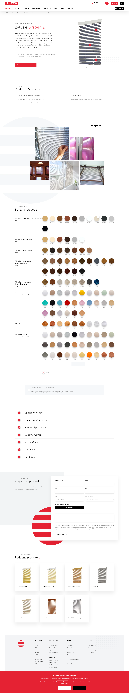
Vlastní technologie (54, 648)
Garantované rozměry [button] (36, 420)
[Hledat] (107, 3)
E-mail (87, 480)
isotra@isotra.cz (90, 648)
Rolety (36, 648)
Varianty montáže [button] (34, 434)
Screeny (37, 657)
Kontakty (70, 8)
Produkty (7, 8)
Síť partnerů (36, 8)
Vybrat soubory (69, 507)
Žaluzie (36, 645)
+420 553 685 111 (91, 645)
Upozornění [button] (31, 449)
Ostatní (36, 664)
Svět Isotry (69, 645)
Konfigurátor (119, 8)
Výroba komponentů (54, 650)
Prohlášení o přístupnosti (73, 659)
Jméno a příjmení (59, 480)
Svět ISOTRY (17, 8)
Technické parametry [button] (35, 427)
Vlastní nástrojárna (53, 645)
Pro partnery (47, 8)
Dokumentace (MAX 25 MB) (62, 504)
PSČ (86, 488)
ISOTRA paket (52, 662)
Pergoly (37, 650)
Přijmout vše (79, 687)
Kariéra (62, 8)
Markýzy (37, 652)
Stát (56, 496)
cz (121, 3)
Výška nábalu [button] (31, 442)
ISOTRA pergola (53, 667)
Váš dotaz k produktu (60, 512)
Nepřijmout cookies (64, 687)
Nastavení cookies (71, 664)
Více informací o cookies (62, 680)
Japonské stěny (38, 659)
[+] (96, 30)
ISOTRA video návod (54, 665)
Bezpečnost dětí (70, 652)
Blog (55, 8)
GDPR (68, 657)
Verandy (37, 654)
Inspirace (26, 8)
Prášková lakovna (53, 652)
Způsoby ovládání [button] (34, 412)
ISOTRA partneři (89, 496)
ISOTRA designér (53, 660)
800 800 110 (97, 2)
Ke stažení (69, 648)
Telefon (57, 488)
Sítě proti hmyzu (39, 661)
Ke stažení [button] (30, 457)
